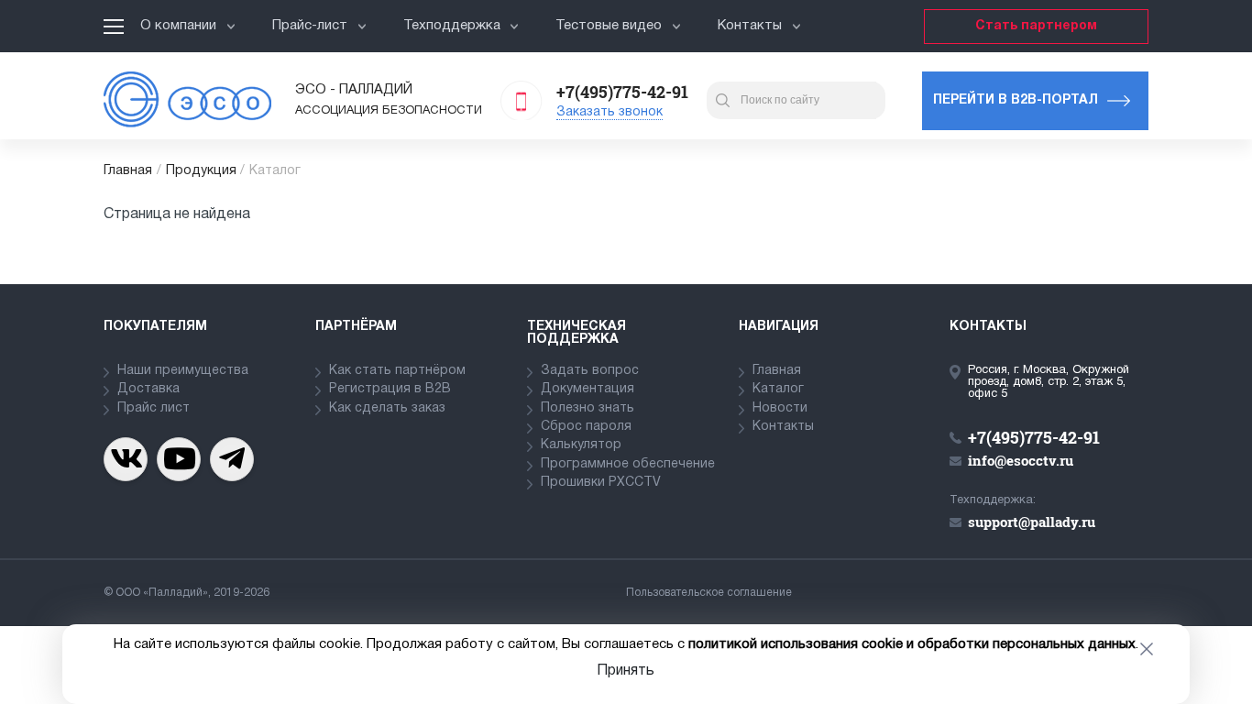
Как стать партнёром (397, 371)
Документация (587, 389)
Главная (128, 171)
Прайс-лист (309, 25)
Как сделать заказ (387, 408)
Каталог (778, 389)
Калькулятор (581, 445)
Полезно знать (587, 408)
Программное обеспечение (628, 464)
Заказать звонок (609, 112)
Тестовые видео (608, 25)
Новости (779, 408)
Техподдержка (451, 25)
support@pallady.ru (1031, 521)
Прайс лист (153, 408)
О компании (178, 25)
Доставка (148, 389)
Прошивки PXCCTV (601, 483)
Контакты (750, 25)
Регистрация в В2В (390, 389)
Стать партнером (1036, 26)
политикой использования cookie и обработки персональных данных (912, 644)
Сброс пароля (586, 427)
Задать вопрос (590, 371)
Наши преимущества (182, 371)
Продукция (201, 171)
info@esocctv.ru (1020, 460)
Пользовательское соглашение (709, 593)
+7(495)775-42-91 (622, 92)
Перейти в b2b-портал (1015, 100)
